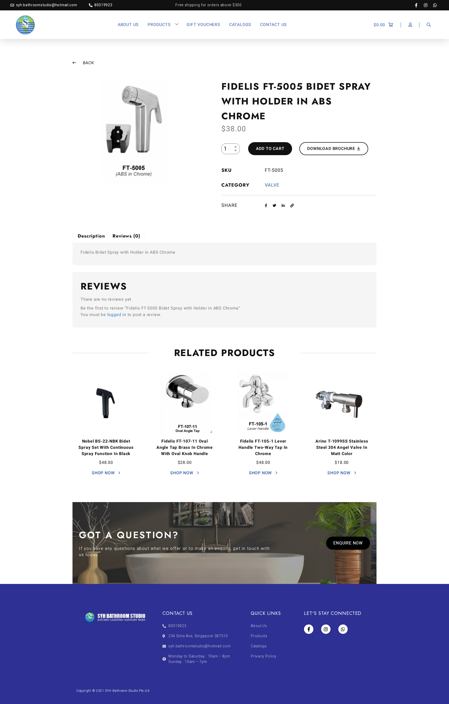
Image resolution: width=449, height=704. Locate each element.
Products (159, 25)
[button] (348, 543)
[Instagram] (428, 5)
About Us (128, 25)
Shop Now (104, 473)
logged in (116, 315)
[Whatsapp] (435, 5)
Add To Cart (270, 149)
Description (91, 236)
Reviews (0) (126, 236)
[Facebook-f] (419, 5)
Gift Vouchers (203, 25)
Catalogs (240, 25)
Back (88, 63)
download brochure (331, 149)
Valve (272, 185)
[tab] (90, 235)
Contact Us (273, 25)
